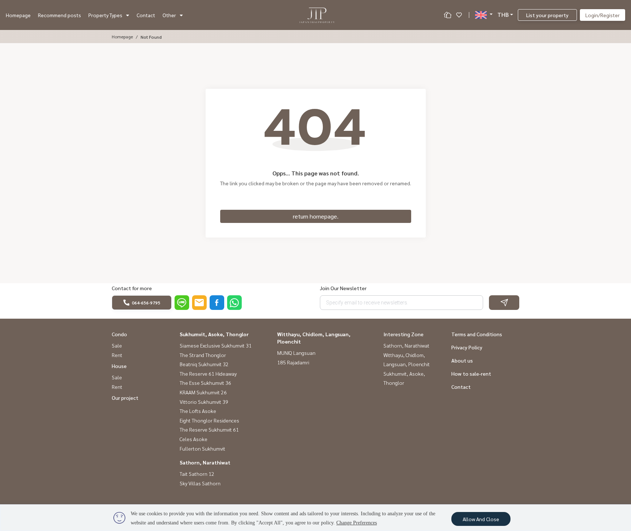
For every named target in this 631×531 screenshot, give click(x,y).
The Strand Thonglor (203, 355)
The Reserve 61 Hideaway (208, 373)
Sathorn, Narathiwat (205, 462)
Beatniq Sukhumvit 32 (204, 364)
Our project (125, 397)
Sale (117, 345)
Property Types (105, 15)
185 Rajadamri (293, 362)
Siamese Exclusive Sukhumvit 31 (216, 345)
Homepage (18, 15)
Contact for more (132, 288)
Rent (117, 355)
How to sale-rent (471, 373)
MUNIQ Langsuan (296, 352)
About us (462, 360)
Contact (146, 15)
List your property (547, 15)
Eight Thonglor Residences (209, 420)
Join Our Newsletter (343, 288)
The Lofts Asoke (198, 410)
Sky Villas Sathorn (200, 483)
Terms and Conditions (476, 334)
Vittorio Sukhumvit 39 (204, 401)
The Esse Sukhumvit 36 (205, 382)
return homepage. (316, 216)
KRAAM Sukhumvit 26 (203, 392)
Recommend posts (59, 15)
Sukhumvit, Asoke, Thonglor (214, 334)
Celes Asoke (193, 439)
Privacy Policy (466, 347)
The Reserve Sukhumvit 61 (209, 429)
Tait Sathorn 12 (197, 473)
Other (169, 15)
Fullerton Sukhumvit (202, 448)
